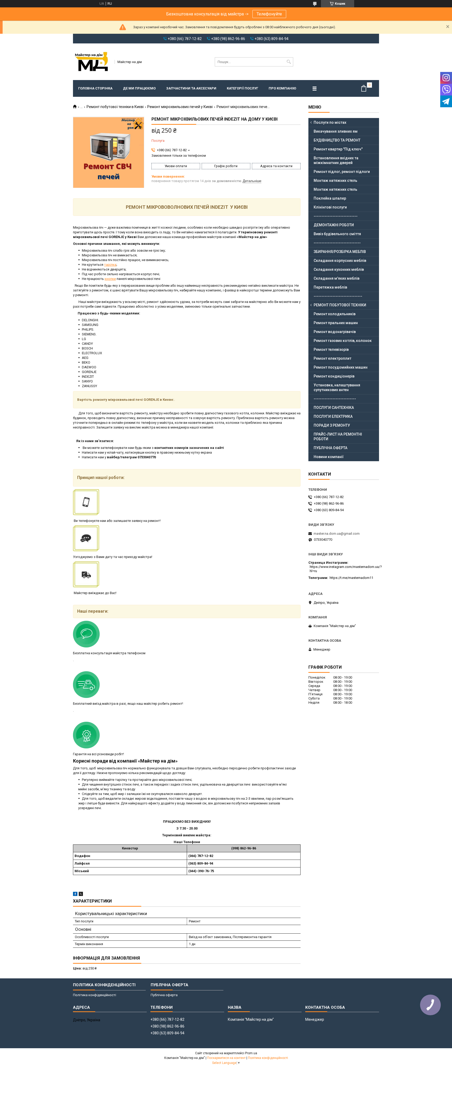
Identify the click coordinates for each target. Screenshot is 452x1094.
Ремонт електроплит (332, 358)
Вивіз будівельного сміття (337, 234)
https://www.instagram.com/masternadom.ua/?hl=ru (346, 569)
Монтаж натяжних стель (335, 180)
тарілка (110, 265)
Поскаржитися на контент (226, 1058)
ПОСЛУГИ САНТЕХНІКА (334, 407)
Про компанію (282, 88)
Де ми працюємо (139, 88)
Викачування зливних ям (336, 131)
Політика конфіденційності (94, 995)
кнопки (110, 279)
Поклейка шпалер (330, 198)
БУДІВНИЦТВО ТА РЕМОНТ (337, 140)
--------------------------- (335, 399)
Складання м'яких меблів (336, 278)
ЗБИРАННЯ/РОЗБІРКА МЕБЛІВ (340, 252)
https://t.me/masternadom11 (351, 578)
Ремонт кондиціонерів (334, 376)
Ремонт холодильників (334, 314)
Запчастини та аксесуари (191, 88)
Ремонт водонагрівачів (335, 332)
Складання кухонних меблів (339, 269)
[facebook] (75, 895)
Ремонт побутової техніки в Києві (115, 107)
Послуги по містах (330, 122)
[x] (81, 895)
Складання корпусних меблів (340, 260)
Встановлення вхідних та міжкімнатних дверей (336, 160)
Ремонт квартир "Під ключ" (338, 149)
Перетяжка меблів (330, 287)
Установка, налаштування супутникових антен (337, 387)
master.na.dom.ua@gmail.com (337, 533)
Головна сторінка (95, 88)
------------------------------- (338, 296)
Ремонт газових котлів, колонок (343, 341)
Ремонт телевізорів (331, 349)
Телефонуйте (269, 14)
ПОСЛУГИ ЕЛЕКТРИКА (333, 416)
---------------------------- (336, 216)
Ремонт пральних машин (336, 323)
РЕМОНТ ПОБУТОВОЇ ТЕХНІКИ (340, 305)
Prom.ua (251, 1053)
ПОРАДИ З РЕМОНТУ (332, 425)
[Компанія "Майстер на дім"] (92, 61)
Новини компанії (329, 457)
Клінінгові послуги (330, 207)
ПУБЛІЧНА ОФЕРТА (330, 448)
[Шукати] (288, 61)
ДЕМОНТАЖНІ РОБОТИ (334, 225)
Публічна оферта (164, 995)
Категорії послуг (242, 88)
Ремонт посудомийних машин (341, 367)
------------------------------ (337, 243)
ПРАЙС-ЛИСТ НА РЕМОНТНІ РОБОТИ (338, 436)
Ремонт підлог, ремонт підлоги (342, 172)
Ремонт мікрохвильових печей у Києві (180, 107)
